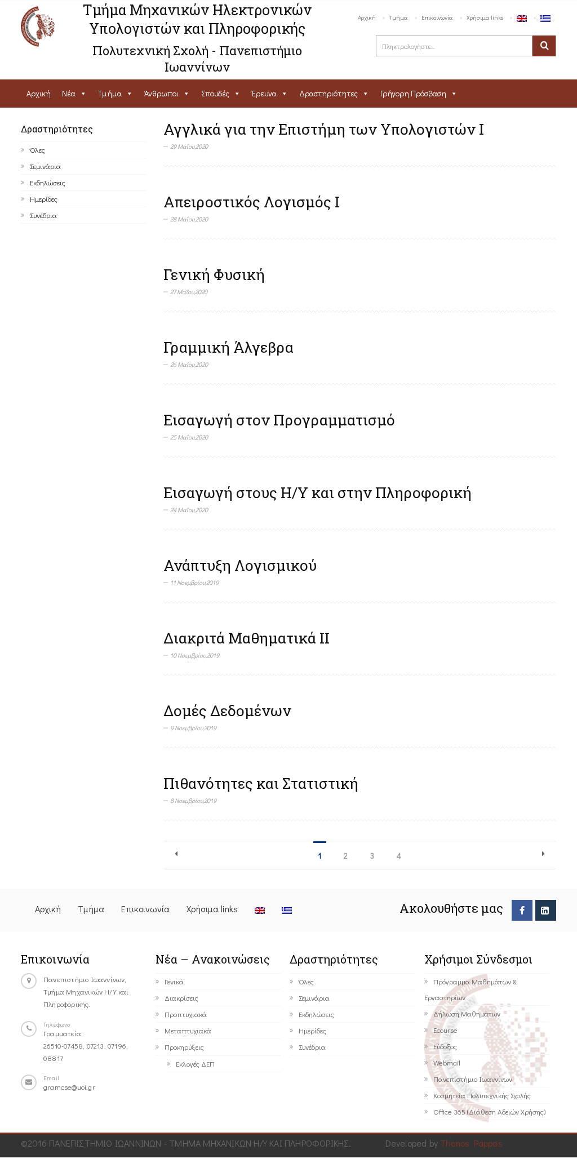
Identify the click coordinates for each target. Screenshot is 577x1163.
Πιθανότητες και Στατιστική (260, 783)
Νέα (69, 93)
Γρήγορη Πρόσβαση (413, 93)
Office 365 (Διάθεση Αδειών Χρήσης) (489, 1111)
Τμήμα (398, 17)
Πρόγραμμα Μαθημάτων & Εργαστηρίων (470, 989)
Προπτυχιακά (186, 1014)
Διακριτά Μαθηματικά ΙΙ (246, 637)
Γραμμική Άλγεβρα (228, 347)
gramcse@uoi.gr (69, 1086)
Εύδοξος (445, 1046)
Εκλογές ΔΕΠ (195, 1063)
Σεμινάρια (45, 166)
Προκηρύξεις (184, 1046)
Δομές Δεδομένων (227, 710)
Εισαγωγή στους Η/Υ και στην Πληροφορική (317, 492)
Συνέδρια (43, 215)
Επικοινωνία (437, 17)
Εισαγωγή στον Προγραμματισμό (279, 419)
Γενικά (174, 981)
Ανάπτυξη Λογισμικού (240, 565)
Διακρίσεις (181, 997)
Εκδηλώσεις (47, 182)
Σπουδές (215, 93)
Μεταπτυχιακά (188, 1030)
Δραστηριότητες (328, 93)
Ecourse (445, 1030)
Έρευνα (264, 93)
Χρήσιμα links (485, 17)
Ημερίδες (43, 198)
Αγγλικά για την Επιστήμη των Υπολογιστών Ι (323, 129)
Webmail (446, 1062)
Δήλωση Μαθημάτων (466, 1013)
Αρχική (367, 17)
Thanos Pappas (471, 1143)
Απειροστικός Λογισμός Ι (251, 201)
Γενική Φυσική (214, 274)
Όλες (37, 149)
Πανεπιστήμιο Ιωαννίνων (472, 1079)
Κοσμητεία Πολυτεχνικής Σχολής (482, 1095)
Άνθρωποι (161, 93)
